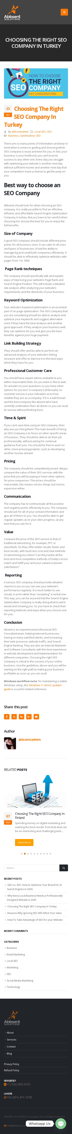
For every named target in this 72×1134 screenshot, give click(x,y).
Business (12, 948)
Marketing (12, 967)
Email (36, 716)
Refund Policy (11, 1070)
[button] (64, 12)
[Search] (63, 868)
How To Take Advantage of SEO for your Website (35, 920)
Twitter (14, 716)
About (10, 1032)
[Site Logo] (12, 12)
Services (11, 1039)
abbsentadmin (20, 131)
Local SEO (40, 131)
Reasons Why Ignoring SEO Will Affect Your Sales (34, 913)
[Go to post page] (36, 791)
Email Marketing (16, 954)
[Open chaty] (60, 1123)
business (13, 135)
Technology (13, 987)
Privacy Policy (11, 1064)
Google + (29, 716)
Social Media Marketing (20, 980)
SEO (49, 131)
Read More (24, 842)
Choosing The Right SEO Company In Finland (39, 815)
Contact (11, 1046)
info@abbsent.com (17, 1125)
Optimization (27, 135)
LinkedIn (21, 716)
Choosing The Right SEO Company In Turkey (32, 906)
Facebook (6, 716)
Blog (9, 1053)
